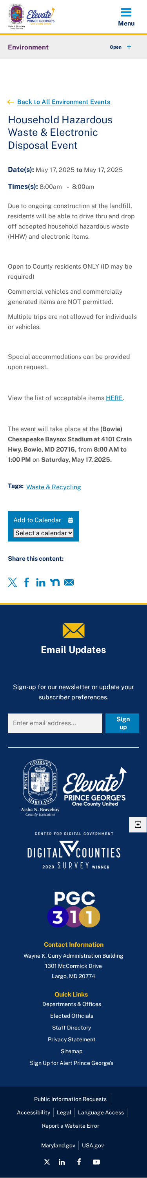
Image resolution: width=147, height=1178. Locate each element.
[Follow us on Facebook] (79, 1162)
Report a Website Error (70, 1126)
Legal (64, 1112)
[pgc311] (73, 788)
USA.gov (93, 1145)
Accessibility (33, 1112)
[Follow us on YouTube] (96, 1162)
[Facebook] (26, 582)
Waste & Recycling (53, 487)
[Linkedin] (40, 582)
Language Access (101, 1112)
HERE (114, 398)
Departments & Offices (71, 1004)
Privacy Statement (72, 1039)
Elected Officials (71, 1016)
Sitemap (71, 1051)
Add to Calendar (37, 520)
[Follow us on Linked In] (62, 1162)
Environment (28, 47)
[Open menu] (126, 16)
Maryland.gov (58, 1145)
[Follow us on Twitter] (47, 1162)
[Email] (69, 582)
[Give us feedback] (138, 824)
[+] (113, 47)
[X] (12, 582)
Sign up (123, 723)
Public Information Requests (70, 1099)
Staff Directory (71, 1027)
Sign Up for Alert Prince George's (71, 1063)
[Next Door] (55, 582)
